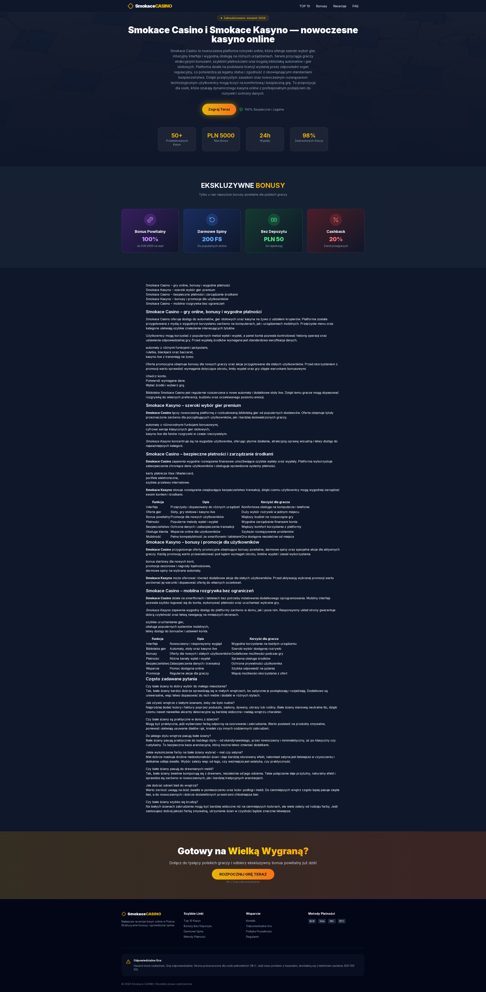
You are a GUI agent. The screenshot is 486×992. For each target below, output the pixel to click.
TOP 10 (304, 6)
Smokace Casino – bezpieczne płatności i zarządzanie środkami (192, 294)
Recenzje (339, 6)
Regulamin (252, 936)
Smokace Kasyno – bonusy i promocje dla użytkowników (187, 299)
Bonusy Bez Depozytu (198, 926)
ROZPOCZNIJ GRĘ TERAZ (243, 874)
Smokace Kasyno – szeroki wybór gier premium (180, 290)
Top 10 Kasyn (192, 920)
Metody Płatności (194, 936)
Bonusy (321, 6)
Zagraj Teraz (219, 109)
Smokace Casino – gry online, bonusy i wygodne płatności (188, 285)
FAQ (355, 6)
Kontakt (250, 920)
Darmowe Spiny (194, 931)
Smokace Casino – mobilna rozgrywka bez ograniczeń (185, 303)
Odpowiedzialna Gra (259, 926)
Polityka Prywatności (259, 931)
